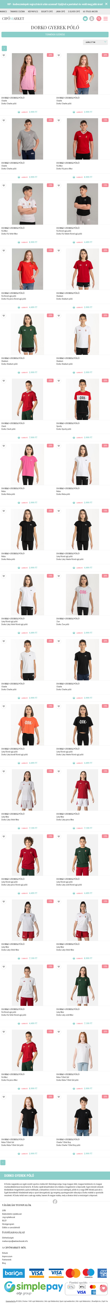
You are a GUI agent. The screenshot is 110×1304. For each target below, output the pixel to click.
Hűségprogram (8, 1224)
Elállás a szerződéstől (11, 1227)
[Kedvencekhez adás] (3, 55)
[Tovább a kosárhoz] (85, 18)
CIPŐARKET (13, 18)
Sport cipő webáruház (67, 1301)
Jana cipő (33, 11)
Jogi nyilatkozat (8, 1217)
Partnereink (6, 1260)
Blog (4, 1263)
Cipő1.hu (105, 1301)
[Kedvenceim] (103, 1288)
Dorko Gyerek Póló (67, 163)
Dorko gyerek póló (12, 97)
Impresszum (7, 1256)
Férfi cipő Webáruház (36, 1301)
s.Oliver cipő (47, 11)
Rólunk (5, 1253)
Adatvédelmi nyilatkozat (12, 1214)
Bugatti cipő (20, 11)
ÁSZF (4, 1221)
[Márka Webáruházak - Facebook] (55, 1201)
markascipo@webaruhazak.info (15, 1241)
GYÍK (4, 1210)
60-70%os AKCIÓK (63, 11)
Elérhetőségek (8, 1238)
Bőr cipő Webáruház (83, 1301)
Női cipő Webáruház (52, 1301)
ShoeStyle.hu (96, 1301)
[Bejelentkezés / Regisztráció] (91, 18)
